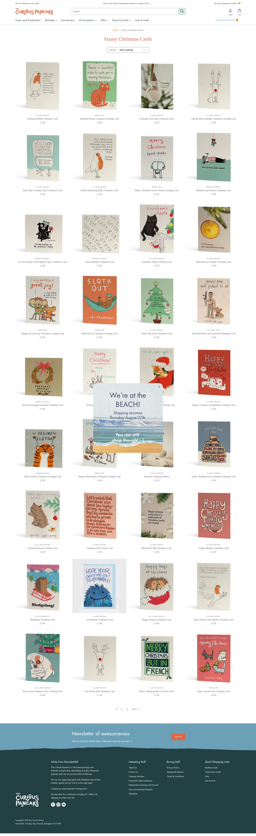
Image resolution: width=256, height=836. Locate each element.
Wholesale (133, 794)
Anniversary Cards (213, 772)
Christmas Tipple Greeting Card (156, 262)
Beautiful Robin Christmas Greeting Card (99, 118)
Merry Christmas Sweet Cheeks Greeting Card (156, 190)
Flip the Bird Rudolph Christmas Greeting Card (213, 118)
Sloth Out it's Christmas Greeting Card (99, 333)
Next (135, 709)
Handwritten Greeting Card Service (143, 785)
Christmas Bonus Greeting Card (42, 548)
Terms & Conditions (175, 776)
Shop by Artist (120, 20)
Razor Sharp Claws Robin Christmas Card (213, 619)
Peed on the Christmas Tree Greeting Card (42, 691)
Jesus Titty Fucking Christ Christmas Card (42, 190)
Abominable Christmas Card (99, 619)
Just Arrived (142, 20)
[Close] (159, 386)
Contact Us (133, 772)
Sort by (112, 50)
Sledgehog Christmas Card (42, 619)
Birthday (50, 20)
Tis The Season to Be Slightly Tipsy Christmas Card (42, 262)
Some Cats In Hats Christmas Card (213, 691)
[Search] (182, 11)
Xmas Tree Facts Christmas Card (156, 333)
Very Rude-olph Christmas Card (99, 691)
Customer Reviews (136, 776)
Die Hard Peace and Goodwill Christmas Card (213, 333)
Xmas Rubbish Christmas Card (99, 262)
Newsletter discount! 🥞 (227, 20)
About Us (133, 768)
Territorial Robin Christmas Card (42, 118)
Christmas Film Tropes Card (99, 548)
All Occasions (87, 20)
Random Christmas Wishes (156, 476)
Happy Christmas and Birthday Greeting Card (213, 405)
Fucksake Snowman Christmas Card (157, 118)
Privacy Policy (173, 768)
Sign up (178, 736)
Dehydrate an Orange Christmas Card (213, 262)
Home (115, 30)
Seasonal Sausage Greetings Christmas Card (42, 405)
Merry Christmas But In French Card (156, 691)
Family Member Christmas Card (214, 548)
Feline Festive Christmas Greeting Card (42, 476)
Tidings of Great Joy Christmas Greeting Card (42, 333)
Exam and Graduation (28, 20)
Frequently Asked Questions (140, 781)
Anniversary (67, 20)
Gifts (103, 20)
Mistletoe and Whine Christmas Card (213, 190)
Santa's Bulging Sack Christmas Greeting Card (213, 476)
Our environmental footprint (141, 789)
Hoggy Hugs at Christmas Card (156, 619)
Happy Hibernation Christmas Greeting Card (99, 476)
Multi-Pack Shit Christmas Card (156, 548)
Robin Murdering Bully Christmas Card (99, 190)
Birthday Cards (211, 768)
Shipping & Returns (175, 772)
